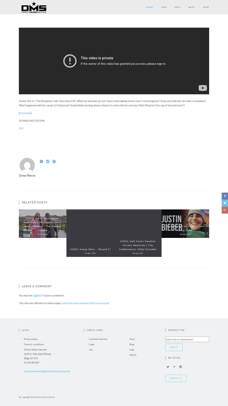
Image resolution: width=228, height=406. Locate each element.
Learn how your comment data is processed (85, 303)
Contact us (176, 378)
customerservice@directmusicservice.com (47, 371)
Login (149, 7)
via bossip (25, 112)
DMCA (133, 355)
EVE (21, 128)
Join (163, 7)
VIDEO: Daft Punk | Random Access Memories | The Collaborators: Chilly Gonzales (138, 245)
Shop (206, 7)
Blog (192, 7)
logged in (38, 295)
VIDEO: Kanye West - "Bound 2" (90, 249)
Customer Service (97, 339)
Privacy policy (30, 339)
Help (177, 7)
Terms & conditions (33, 344)
